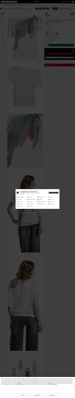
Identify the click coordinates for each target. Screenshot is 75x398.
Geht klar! (23, 395)
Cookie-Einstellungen (19, 384)
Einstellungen (52, 395)
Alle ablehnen (37, 395)
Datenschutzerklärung (53, 384)
